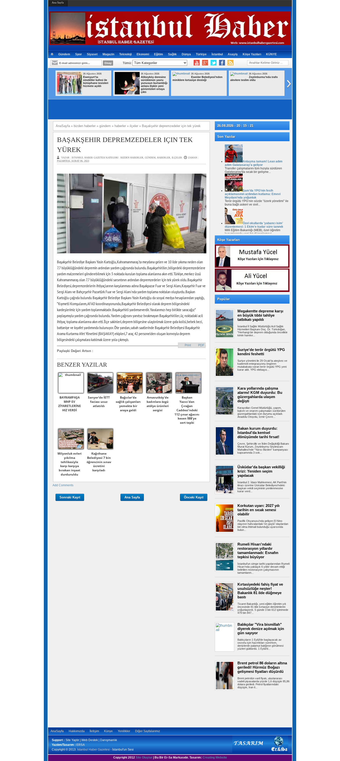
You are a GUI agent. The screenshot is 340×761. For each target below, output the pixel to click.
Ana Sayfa (58, 2)
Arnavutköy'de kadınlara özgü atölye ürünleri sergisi (158, 403)
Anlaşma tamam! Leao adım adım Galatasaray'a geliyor (254, 163)
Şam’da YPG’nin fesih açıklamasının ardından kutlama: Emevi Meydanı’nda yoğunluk (253, 194)
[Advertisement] (254, 708)
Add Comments (63, 485)
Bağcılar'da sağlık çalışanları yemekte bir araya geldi (128, 403)
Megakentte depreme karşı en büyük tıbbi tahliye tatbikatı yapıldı (260, 315)
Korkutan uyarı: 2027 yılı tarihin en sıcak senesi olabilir (258, 509)
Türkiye (201, 54)
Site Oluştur (144, 757)
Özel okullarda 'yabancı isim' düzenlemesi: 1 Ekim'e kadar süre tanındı (254, 224)
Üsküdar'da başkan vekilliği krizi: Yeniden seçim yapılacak (261, 471)
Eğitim (158, 54)
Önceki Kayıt (193, 497)
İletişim (94, 731)
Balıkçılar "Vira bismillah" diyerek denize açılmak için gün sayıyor (260, 628)
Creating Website (215, 757)
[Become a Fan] (222, 63)
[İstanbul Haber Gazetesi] (170, 43)
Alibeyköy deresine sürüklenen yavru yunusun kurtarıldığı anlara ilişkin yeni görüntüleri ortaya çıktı (154, 84)
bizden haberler (131, 157)
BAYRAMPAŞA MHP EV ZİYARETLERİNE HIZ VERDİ (69, 403)
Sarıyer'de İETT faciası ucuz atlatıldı (99, 401)
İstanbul (217, 54)
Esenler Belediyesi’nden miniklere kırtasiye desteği (197, 78)
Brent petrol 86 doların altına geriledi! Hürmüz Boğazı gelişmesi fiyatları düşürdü (262, 667)
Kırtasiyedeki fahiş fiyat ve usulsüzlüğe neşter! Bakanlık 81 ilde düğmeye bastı (260, 590)
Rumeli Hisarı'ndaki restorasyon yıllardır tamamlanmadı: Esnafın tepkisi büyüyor (257, 550)
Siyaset (92, 54)
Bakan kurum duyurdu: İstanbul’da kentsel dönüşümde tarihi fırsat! (258, 432)
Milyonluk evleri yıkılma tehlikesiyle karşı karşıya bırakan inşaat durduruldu (69, 464)
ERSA (80, 745)
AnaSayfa (57, 731)
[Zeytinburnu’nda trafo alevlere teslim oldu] (239, 73)
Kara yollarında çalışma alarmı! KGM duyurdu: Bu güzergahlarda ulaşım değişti (259, 394)
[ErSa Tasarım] (260, 752)
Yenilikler (124, 731)
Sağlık (172, 54)
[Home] (52, 54)
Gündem (64, 54)
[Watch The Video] (197, 63)
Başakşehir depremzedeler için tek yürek (125, 144)
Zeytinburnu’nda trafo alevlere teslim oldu (254, 78)
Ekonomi (143, 54)
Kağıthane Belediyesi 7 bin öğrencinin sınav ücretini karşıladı (99, 461)
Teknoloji (125, 54)
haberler (163, 157)
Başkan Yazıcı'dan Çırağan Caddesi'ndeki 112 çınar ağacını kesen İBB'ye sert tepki (186, 410)
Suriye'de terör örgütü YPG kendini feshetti (261, 351)
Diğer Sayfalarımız (147, 731)
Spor (78, 54)
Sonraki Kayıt (69, 497)
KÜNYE (271, 54)
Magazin (108, 54)
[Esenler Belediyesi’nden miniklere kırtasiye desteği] (181, 73)
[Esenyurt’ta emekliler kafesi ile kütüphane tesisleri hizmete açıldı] (69, 93)
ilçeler (177, 157)
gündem (150, 157)
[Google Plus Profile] (205, 63)
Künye (108, 731)
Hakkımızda (77, 731)
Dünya (186, 54)
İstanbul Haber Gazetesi (93, 749)
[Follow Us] (214, 63)
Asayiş (233, 54)
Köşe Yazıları (252, 54)
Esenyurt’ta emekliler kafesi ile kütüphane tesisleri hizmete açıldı (95, 81)
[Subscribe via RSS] (230, 63)
